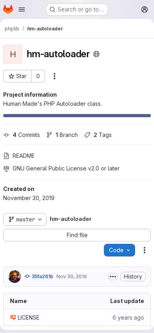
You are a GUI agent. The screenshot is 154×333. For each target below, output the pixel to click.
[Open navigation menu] (21, 9)
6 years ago (128, 317)
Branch (67, 134)
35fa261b (41, 276)
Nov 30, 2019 (71, 276)
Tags (103, 134)
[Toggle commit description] (113, 276)
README (24, 155)
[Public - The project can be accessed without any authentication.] (96, 54)
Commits (26, 134)
